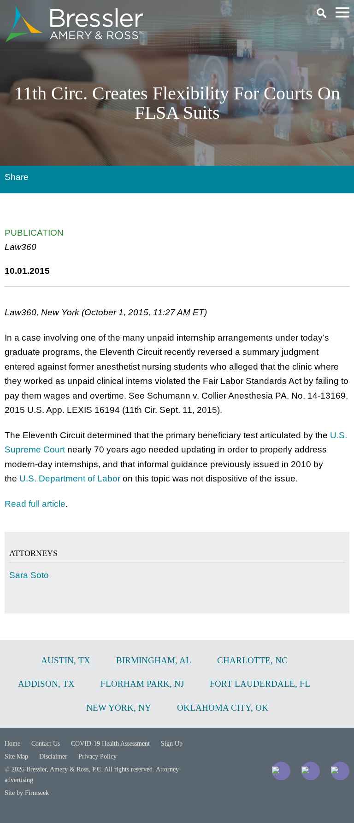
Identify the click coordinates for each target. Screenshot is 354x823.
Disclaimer (53, 756)
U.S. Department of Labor (69, 478)
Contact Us (45, 743)
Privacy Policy (97, 756)
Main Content (143, 12)
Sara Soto (29, 575)
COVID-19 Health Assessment (110, 743)
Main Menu (342, 12)
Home (12, 743)
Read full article (35, 504)
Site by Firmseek (27, 792)
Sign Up (172, 743)
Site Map (16, 756)
